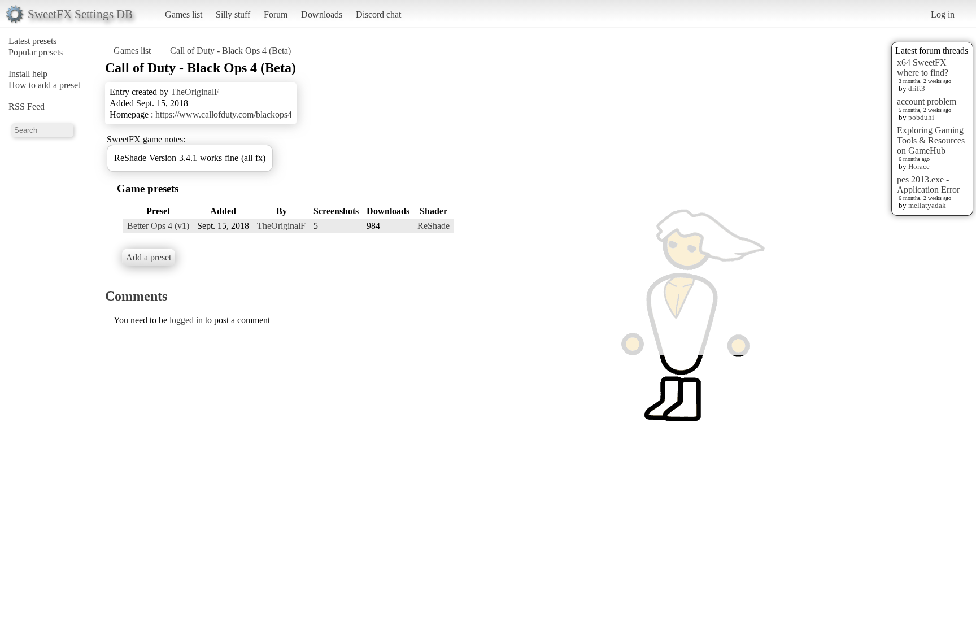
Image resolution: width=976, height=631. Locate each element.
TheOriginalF (195, 92)
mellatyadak (927, 205)
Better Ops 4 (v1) (158, 225)
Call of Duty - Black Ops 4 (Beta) (230, 50)
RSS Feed (26, 106)
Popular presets (35, 52)
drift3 (916, 88)
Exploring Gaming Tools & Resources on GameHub (931, 140)
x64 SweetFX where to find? (922, 67)
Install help (27, 74)
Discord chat (378, 14)
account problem (926, 101)
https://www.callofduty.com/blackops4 (223, 114)
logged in (186, 320)
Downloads (321, 14)
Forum (275, 14)
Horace (919, 166)
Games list (183, 14)
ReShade (433, 225)
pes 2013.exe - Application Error (928, 184)
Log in (943, 14)
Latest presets (32, 41)
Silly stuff (233, 14)
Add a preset (148, 257)
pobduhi (921, 117)
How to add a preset (44, 85)
